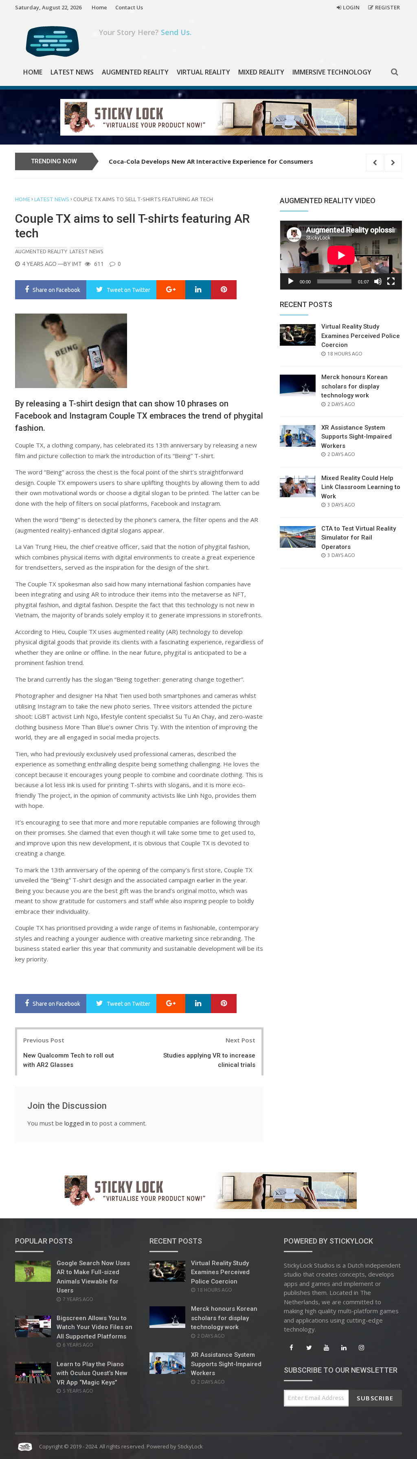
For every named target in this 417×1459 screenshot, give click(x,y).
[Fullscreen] (391, 281)
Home (99, 7)
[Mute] (378, 281)
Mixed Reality (261, 72)
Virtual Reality (203, 72)
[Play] (291, 281)
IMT (77, 264)
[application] (341, 255)
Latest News (72, 72)
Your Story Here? (145, 32)
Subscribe (375, 1398)
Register (387, 7)
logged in (77, 1123)
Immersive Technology (331, 72)
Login (351, 7)
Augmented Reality (135, 72)
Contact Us (129, 7)
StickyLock (190, 1446)
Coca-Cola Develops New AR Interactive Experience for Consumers (211, 161)
